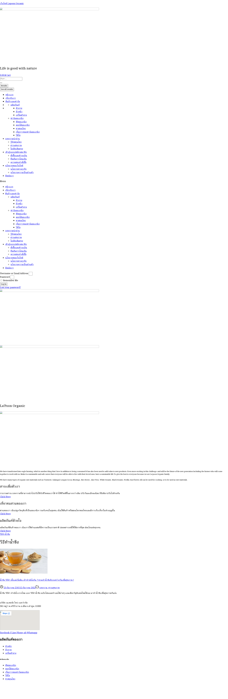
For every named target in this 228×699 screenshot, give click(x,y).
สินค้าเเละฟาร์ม (13, 101)
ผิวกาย (19, 108)
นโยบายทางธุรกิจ (19, 169)
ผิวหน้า (19, 112)
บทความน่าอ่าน (12, 139)
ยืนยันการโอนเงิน (19, 159)
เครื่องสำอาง (21, 115)
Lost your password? (10, 287)
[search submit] (1, 82)
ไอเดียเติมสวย (17, 149)
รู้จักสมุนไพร (16, 142)
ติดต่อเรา (9, 176)
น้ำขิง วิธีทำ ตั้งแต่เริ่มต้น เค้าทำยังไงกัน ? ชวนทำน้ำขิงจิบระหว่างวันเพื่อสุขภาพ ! (37, 580)
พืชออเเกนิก (21, 122)
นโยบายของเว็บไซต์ (14, 165)
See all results (7, 89)
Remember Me (10, 280)
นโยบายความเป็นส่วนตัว (22, 172)
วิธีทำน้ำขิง (5, 534)
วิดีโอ (18, 135)
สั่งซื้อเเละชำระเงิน (19, 155)
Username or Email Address (14, 273)
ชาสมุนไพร (21, 128)
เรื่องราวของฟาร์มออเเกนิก (28, 132)
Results (4, 85)
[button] (114, 181)
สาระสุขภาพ (16, 145)
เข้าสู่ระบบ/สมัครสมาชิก (16, 152)
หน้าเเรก (9, 95)
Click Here (5, 497)
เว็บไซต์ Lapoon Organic (12, 3)
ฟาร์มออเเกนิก (17, 118)
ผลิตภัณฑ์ (15, 105)
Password (5, 277)
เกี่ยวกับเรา (11, 98)
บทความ (43, 588)
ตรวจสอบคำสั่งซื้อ (18, 162)
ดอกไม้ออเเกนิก (23, 125)
